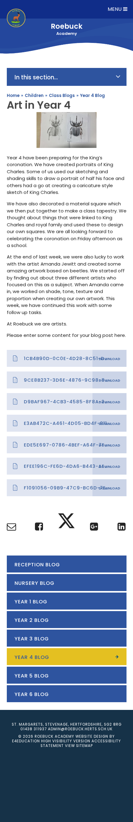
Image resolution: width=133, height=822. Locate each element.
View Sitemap (79, 745)
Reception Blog (37, 564)
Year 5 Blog (32, 675)
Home (13, 96)
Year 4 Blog (92, 96)
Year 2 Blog (32, 620)
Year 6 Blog (32, 694)
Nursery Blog (34, 583)
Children (34, 96)
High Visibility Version (65, 741)
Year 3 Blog (32, 638)
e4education (26, 741)
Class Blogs (62, 96)
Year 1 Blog (31, 601)
